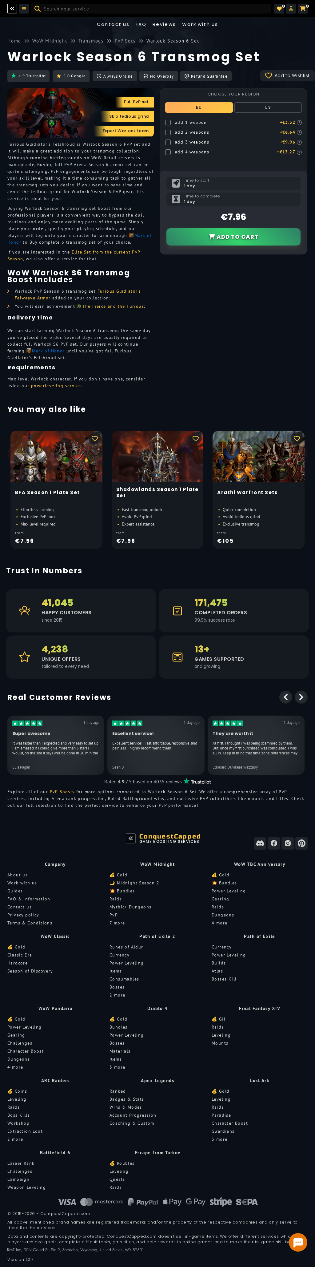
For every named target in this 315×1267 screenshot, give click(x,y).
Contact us (113, 24)
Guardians (223, 1131)
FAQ (141, 24)
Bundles (119, 1027)
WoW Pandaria (55, 1008)
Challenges (19, 1043)
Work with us (22, 883)
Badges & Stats (127, 1099)
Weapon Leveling (26, 1187)
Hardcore (17, 963)
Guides (15, 891)
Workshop (18, 1123)
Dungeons (223, 915)
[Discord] (260, 843)
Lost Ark (259, 1080)
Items (116, 971)
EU (199, 107)
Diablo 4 (157, 1008)
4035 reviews (168, 781)
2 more (117, 995)
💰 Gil (218, 1019)
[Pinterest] (301, 843)
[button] (291, 8)
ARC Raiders (55, 1080)
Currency (120, 955)
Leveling (221, 1035)
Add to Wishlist (292, 75)
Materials (120, 1051)
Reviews (164, 24)
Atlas (217, 971)
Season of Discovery (30, 971)
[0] (279, 8)
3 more (117, 1067)
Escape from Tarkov (158, 1152)
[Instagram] (287, 843)
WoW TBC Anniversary (259, 864)
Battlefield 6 (55, 1152)
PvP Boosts (62, 791)
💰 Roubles (122, 1163)
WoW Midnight (157, 864)
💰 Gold (118, 875)
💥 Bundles (122, 891)
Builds (219, 963)
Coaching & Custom (132, 1123)
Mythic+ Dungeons (130, 907)
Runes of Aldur (126, 947)
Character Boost (25, 1051)
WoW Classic (55, 936)
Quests (117, 1179)
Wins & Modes (126, 1107)
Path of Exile (259, 936)
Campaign (18, 1179)
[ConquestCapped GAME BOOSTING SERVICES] (131, 838)
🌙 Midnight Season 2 (135, 883)
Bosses (117, 987)
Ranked (118, 1091)
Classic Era (19, 955)
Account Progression (133, 1115)
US (268, 107)
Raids (116, 899)
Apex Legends (157, 1080)
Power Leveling (229, 891)
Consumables (124, 979)
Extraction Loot (25, 1131)
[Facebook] (274, 843)
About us (17, 875)
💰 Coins (17, 1091)
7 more (117, 923)
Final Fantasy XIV (260, 1008)
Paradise (221, 1115)
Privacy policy (23, 915)
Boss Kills (18, 1115)
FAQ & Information (28, 899)
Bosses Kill (224, 979)
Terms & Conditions (29, 923)
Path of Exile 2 (157, 936)
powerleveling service (56, 385)
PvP (114, 915)
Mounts (220, 1043)
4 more (219, 923)
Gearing (220, 899)
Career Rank (20, 1163)
